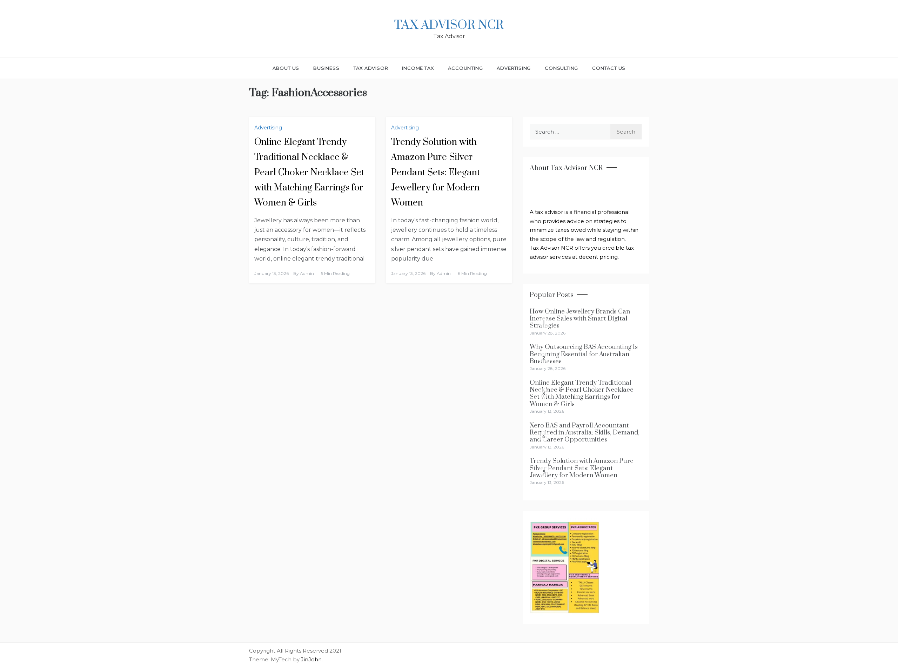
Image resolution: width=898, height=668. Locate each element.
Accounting (465, 68)
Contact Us (608, 68)
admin (307, 273)
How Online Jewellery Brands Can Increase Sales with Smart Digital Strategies (580, 319)
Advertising (514, 68)
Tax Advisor (371, 68)
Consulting (561, 68)
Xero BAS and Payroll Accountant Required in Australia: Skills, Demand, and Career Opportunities (584, 432)
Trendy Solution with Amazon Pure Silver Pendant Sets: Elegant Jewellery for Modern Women (435, 172)
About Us (286, 68)
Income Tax (418, 68)
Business (326, 68)
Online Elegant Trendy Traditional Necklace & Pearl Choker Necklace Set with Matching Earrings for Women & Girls (309, 172)
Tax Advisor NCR (449, 25)
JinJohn (311, 659)
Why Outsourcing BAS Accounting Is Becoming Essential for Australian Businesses (584, 354)
